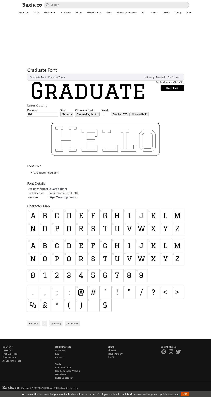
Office (154, 12)
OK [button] (185, 394)
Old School (174, 77)
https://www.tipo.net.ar (63, 197)
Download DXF (139, 114)
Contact (59, 357)
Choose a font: (84, 110)
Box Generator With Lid (67, 371)
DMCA (111, 357)
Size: (63, 110)
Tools (36, 12)
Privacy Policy (115, 353)
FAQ (57, 353)
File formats (49, 12)
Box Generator (63, 367)
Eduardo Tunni (56, 77)
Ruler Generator (64, 377)
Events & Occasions (127, 12)
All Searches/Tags (11, 360)
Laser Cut (23, 12)
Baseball (161, 77)
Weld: (105, 110)
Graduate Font (38, 77)
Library (178, 12)
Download (172, 88)
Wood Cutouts (94, 12)
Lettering (149, 77)
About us (60, 350)
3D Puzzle (66, 12)
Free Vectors (9, 357)
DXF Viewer (61, 374)
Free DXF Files (9, 353)
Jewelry (166, 12)
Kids (144, 12)
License (112, 350)
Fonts (189, 12)
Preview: (32, 110)
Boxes (79, 12)
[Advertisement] (105, 43)
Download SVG (120, 114)
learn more (173, 394)
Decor (109, 12)
